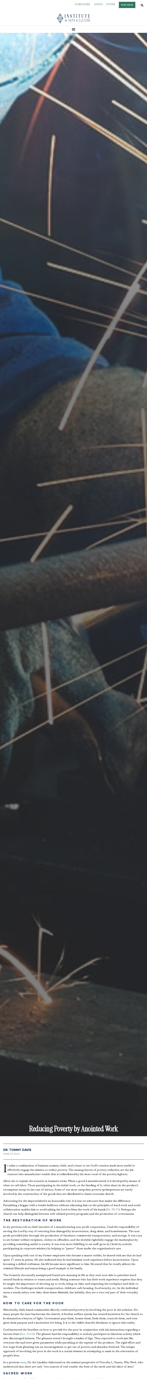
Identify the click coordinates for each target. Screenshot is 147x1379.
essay (23, 1362)
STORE (110, 4)
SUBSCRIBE (82, 4)
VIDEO (98, 4)
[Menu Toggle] (73, 29)
